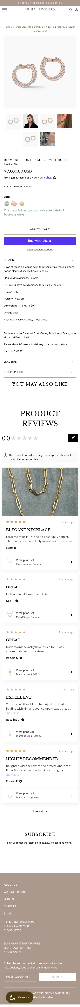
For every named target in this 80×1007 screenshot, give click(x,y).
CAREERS (10, 906)
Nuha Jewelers (44, 997)
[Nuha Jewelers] (40, 10)
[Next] (73, 72)
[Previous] (7, 72)
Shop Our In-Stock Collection (40, 3)
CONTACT (10, 899)
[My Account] (76, 9)
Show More (66, 541)
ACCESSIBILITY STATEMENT (50, 993)
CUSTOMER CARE (15, 892)
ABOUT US (10, 884)
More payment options (40, 249)
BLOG (7, 913)
